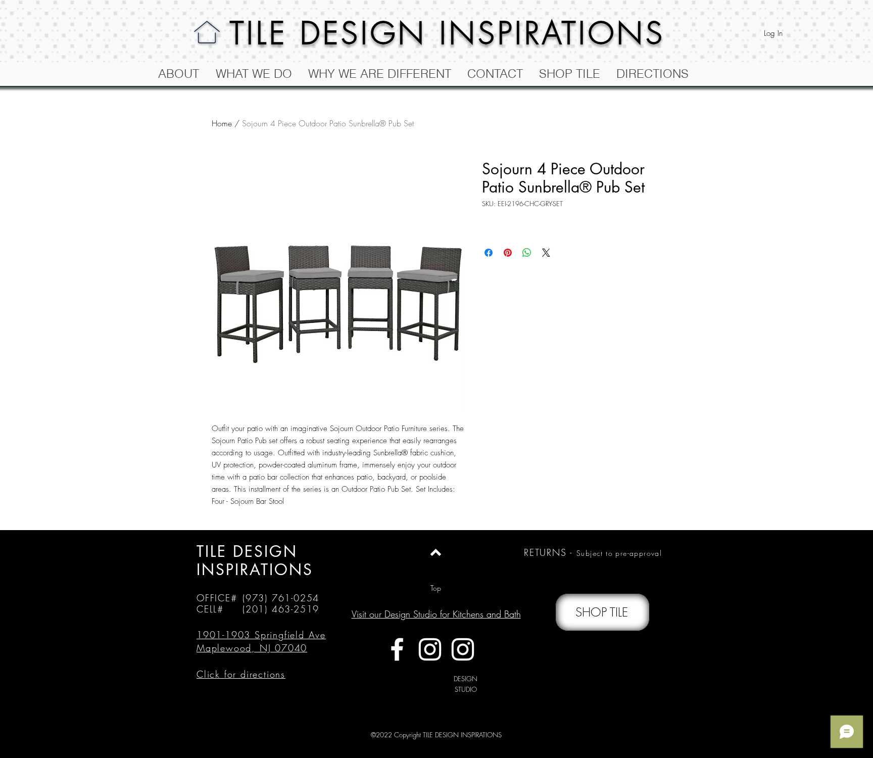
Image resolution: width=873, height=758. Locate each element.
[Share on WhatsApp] (527, 253)
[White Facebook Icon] (397, 649)
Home (222, 123)
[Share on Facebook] (488, 253)
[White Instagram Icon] (430, 649)
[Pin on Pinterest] (508, 253)
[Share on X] (546, 253)
